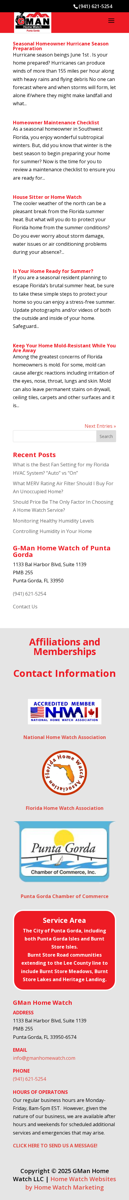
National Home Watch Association (64, 737)
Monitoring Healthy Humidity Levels (53, 520)
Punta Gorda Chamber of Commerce (65, 896)
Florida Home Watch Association (65, 808)
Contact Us (25, 606)
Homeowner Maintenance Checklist (56, 122)
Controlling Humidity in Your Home (52, 531)
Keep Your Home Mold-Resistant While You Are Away (64, 348)
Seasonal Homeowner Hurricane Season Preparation (61, 46)
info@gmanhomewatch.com (44, 1058)
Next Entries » (100, 426)
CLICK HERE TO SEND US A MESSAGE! (55, 1145)
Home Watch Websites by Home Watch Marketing (70, 1183)
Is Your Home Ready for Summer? (53, 271)
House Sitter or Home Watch (47, 197)
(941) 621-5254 (29, 593)
